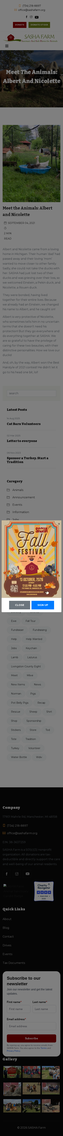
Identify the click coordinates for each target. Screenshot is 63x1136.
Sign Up (42, 605)
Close (19, 605)
